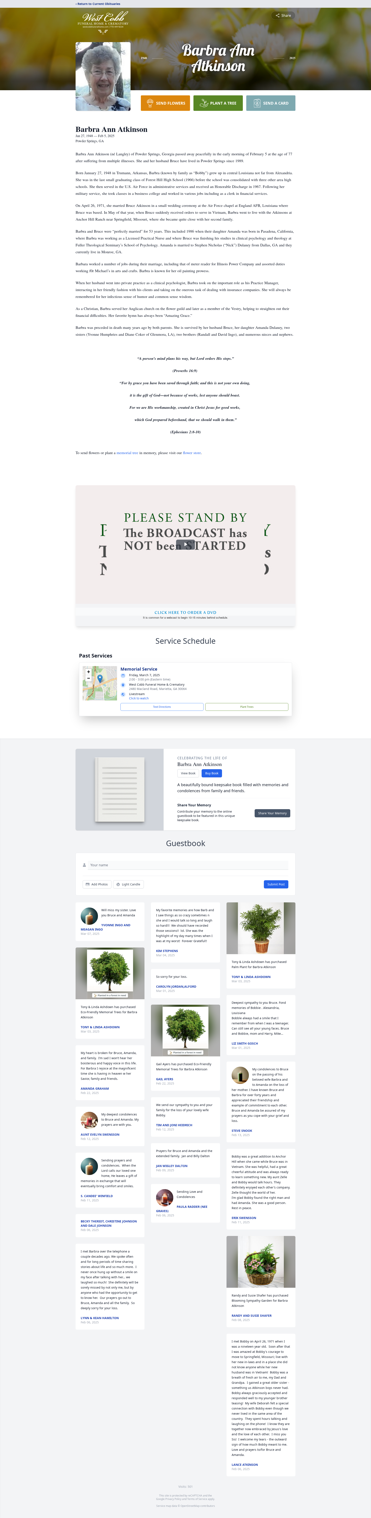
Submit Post (276, 884)
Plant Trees (247, 707)
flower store (192, 452)
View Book (188, 773)
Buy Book (211, 773)
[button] (100, 678)
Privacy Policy (173, 1499)
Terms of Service (197, 1499)
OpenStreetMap (190, 1506)
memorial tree (127, 452)
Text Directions (162, 707)
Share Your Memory (272, 813)
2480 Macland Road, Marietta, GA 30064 (158, 689)
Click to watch (139, 698)
